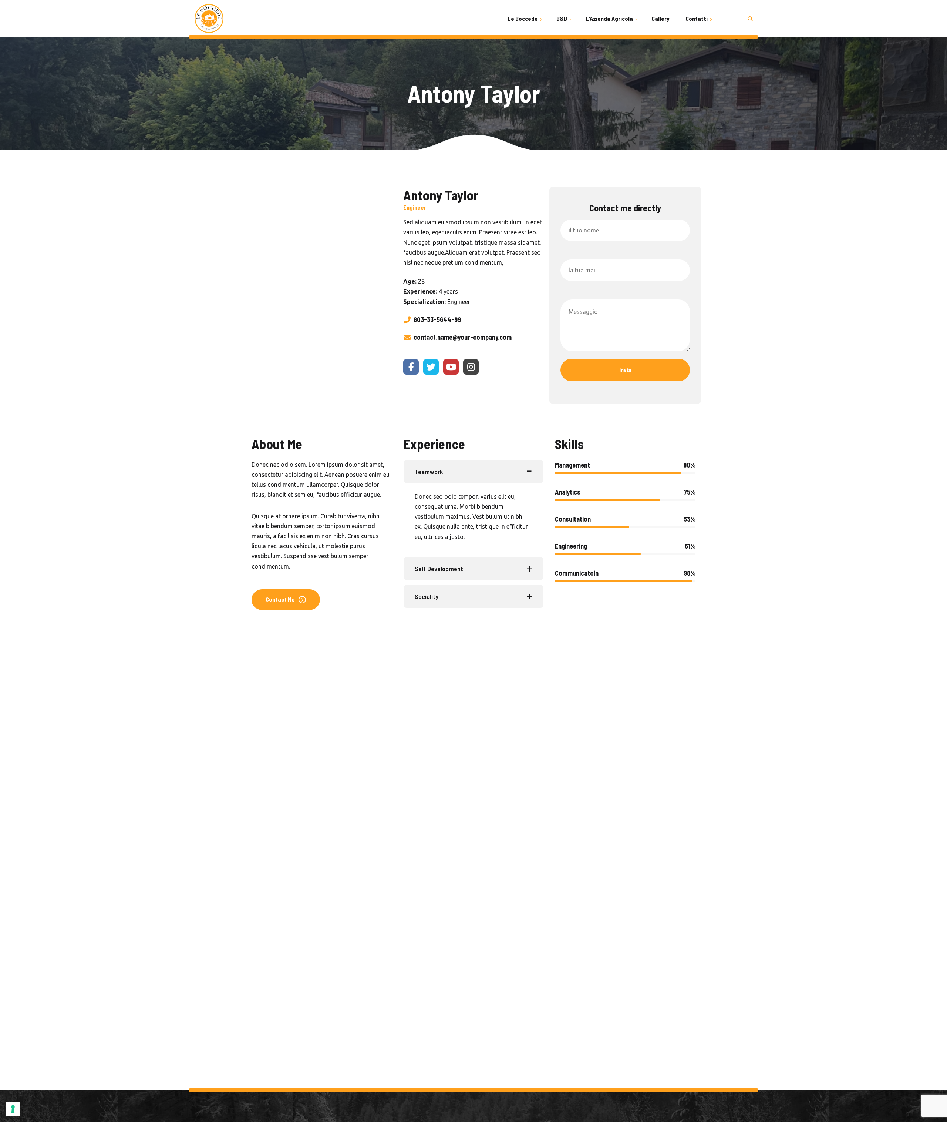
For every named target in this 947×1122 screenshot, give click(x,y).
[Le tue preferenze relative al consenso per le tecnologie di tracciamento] (13, 1109)
